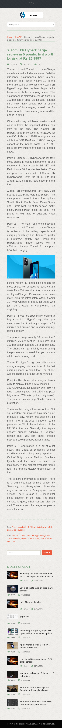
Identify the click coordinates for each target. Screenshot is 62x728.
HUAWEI (18, 37)
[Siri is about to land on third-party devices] (12, 589)
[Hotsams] (31, 15)
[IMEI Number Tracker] (12, 604)
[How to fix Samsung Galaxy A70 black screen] (12, 660)
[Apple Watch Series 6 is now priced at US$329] (12, 645)
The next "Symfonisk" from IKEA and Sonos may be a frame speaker (36, 704)
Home (9, 37)
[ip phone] (12, 617)
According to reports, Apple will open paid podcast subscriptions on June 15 (36, 633)
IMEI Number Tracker (30, 602)
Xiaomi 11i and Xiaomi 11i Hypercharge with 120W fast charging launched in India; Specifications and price (29, 538)
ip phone (24, 616)
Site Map (31, 2)
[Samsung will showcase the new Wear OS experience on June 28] (12, 575)
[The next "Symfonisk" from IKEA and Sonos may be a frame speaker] (12, 702)
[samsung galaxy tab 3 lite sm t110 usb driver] (12, 674)
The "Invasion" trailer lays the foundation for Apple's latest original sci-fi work (34, 690)
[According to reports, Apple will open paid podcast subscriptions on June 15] (12, 631)
